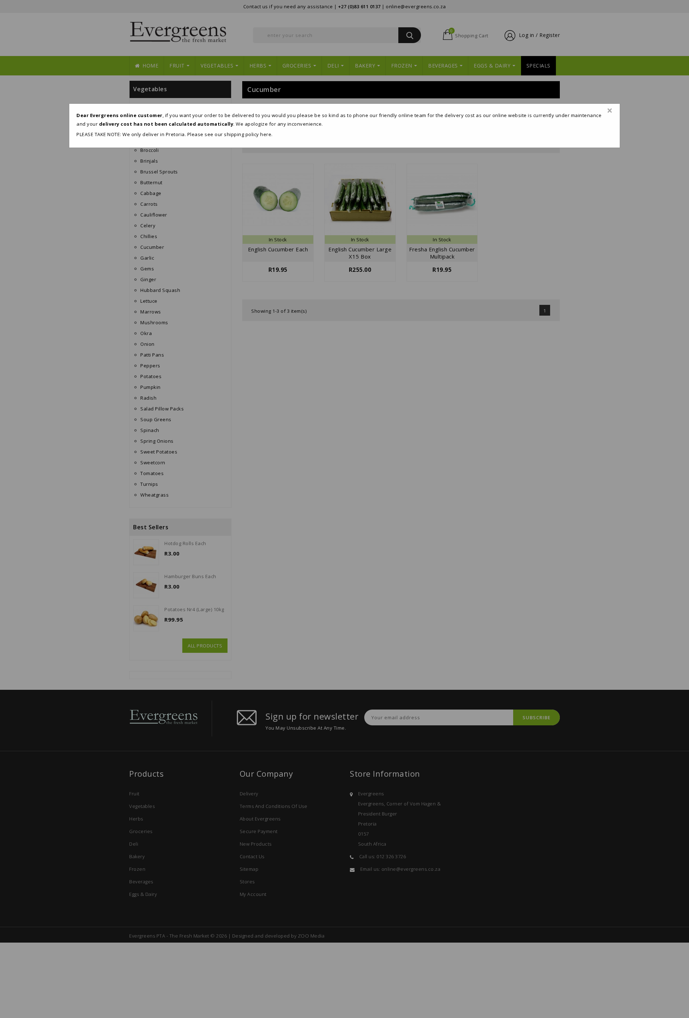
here (265, 134)
